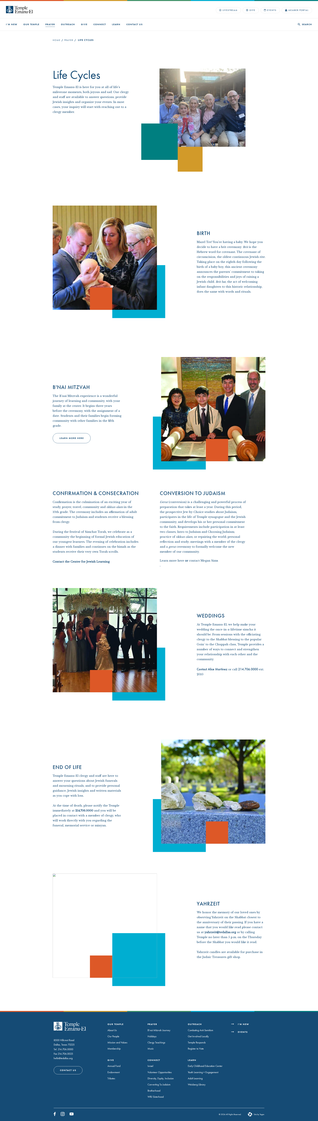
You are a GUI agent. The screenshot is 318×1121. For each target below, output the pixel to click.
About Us (112, 1030)
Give (252, 10)
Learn (116, 24)
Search (307, 24)
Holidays (152, 1036)
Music (151, 1048)
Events (271, 10)
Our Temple (31, 24)
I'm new (243, 1024)
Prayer (50, 24)
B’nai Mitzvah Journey (159, 1030)
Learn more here (71, 437)
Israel (150, 1066)
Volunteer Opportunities (160, 1072)
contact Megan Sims (203, 560)
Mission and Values (117, 1042)
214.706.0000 (84, 810)
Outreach (68, 24)
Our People (113, 1036)
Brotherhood (154, 1090)
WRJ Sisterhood (156, 1096)
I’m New (11, 24)
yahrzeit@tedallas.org (220, 932)
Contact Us (134, 24)
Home (56, 40)
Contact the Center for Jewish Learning (81, 561)
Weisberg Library (196, 1084)
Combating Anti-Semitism (200, 1030)
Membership (114, 1048)
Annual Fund (113, 1066)
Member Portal (298, 10)
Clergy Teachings (156, 1042)
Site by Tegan (259, 1114)
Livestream (230, 10)
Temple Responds (197, 1042)
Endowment (113, 1072)
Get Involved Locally (198, 1036)
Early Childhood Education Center (205, 1066)
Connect (99, 24)
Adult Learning (195, 1078)
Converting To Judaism (159, 1084)
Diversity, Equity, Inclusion (161, 1078)
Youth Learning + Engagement (203, 1072)
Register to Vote (196, 1048)
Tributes (111, 1078)
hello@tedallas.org (63, 1058)
